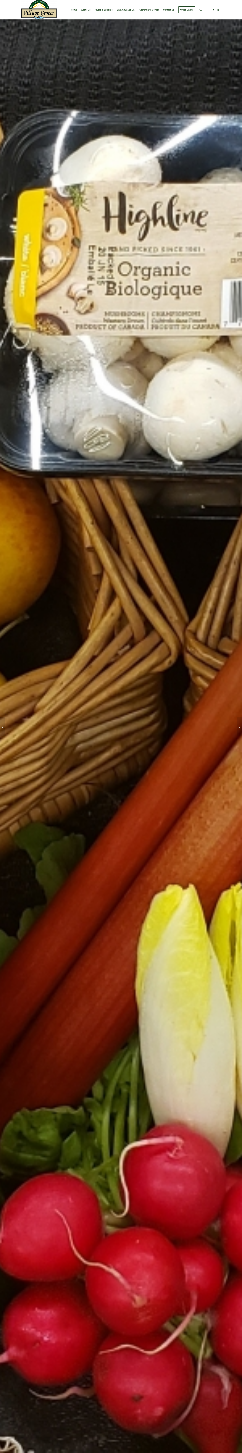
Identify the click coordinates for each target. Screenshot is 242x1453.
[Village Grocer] (39, 9)
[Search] (200, 9)
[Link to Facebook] (213, 9)
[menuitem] (74, 9)
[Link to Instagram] (218, 9)
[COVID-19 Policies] (2, 726)
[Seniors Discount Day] (239, 726)
